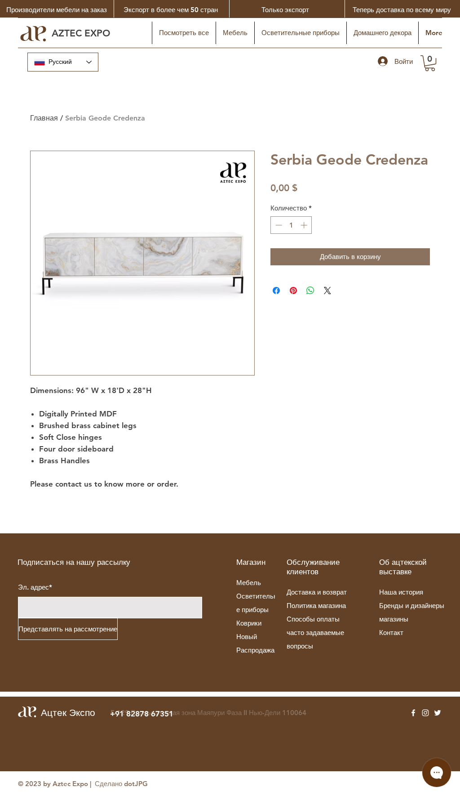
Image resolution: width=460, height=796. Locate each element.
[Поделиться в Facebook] (276, 290)
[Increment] (305, 225)
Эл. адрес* (35, 587)
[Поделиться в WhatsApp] (310, 290)
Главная (44, 118)
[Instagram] (425, 712)
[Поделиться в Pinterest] (293, 290)
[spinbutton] (291, 225)
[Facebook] (413, 712)
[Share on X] (327, 290)
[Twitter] (437, 712)
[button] (429, 63)
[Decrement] (278, 225)
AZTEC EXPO (82, 33)
